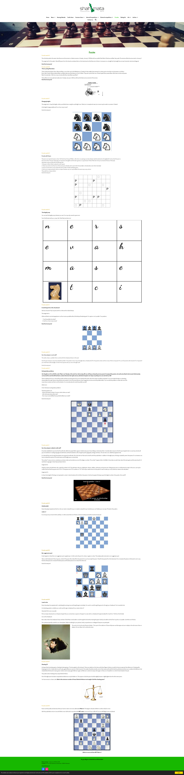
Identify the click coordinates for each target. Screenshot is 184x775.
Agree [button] (179, 772)
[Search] (95, 20)
